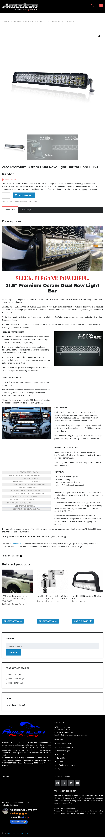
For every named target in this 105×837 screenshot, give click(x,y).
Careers (60, 761)
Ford (23, 21)
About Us (60, 754)
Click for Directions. (10, 805)
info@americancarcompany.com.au (73, 735)
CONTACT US (59, 723)
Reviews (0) (26, 210)
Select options (13, 621)
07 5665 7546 (65, 727)
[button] (99, 36)
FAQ (58, 769)
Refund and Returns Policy (67, 765)
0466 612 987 (69, 732)
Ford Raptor (32, 202)
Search (13, 652)
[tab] (10, 210)
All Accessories (14, 21)
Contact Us (16, 543)
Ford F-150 (12, 675)
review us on (17, 821)
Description (10, 210)
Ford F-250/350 (15, 679)
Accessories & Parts (64, 743)
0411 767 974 (65, 730)
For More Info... (66, 803)
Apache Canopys (63, 751)
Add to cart (25, 195)
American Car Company (23, 809)
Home (4, 21)
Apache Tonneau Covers (66, 747)
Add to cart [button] (81, 621)
